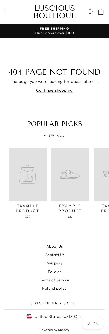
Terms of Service (54, 280)
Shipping (54, 263)
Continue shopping (54, 90)
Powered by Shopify (54, 330)
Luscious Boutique (54, 12)
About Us (54, 246)
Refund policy (54, 288)
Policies (54, 271)
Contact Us (54, 254)
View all (54, 135)
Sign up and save (53, 303)
